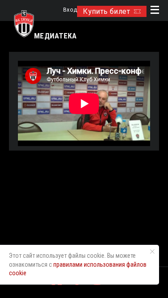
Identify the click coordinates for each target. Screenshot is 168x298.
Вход (70, 10)
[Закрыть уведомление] (152, 251)
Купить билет (106, 11)
